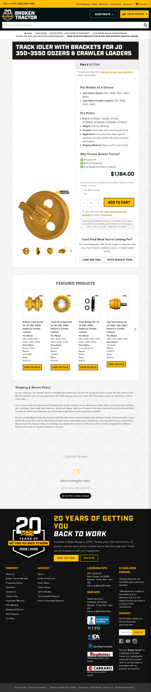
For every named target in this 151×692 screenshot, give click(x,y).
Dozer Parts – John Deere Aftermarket (70, 33)
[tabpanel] (34, 329)
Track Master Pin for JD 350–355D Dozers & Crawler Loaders (89, 327)
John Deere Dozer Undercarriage (110, 33)
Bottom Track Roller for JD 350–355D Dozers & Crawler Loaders (33, 327)
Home (29, 33)
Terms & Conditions (37, 687)
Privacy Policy (20, 687)
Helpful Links (12, 596)
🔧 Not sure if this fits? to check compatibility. (106, 73)
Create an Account (46, 578)
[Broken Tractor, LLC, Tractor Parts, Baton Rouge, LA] (98, 621)
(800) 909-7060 (26, 3)
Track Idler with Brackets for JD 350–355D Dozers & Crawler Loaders (102, 36)
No (85, 193)
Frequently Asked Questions (14, 585)
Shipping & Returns (15, 609)
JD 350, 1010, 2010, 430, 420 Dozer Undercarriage (40, 36)
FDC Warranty (12, 605)
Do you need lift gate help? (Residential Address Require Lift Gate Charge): (106, 184)
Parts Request (83, 4)
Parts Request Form (119, 259)
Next (71, 251)
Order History (44, 587)
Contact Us (115, 4)
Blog (94, 4)
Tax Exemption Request (48, 596)
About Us (103, 4)
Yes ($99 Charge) (92, 190)
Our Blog (89, 558)
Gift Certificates (45, 591)
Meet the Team (66, 558)
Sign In (41, 574)
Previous (17, 251)
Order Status (43, 582)
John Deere (41, 33)
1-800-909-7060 (91, 259)
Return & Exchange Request (51, 600)
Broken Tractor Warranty (17, 578)
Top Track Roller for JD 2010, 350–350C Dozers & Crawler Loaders (117, 327)
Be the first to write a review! (75, 495)
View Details (32, 367)
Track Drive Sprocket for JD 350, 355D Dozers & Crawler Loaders (61, 327)
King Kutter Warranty (15, 600)
